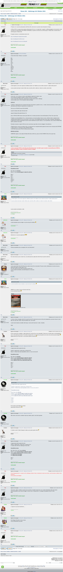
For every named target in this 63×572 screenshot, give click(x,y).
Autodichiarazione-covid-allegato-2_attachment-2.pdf (21, 154)
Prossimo (61, 548)
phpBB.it (34, 571)
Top (1, 51)
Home (2, 13)
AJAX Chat (29, 567)
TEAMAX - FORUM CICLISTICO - (12, 13)
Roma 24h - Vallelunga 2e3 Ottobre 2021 (33, 11)
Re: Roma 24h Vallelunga (22, 53)
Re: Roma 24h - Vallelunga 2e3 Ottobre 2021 (25, 83)
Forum (5, 13)
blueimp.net (33, 567)
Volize (27, 566)
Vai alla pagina (55, 548)
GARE (20, 13)
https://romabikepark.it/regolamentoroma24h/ (19, 36)
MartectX (39, 566)
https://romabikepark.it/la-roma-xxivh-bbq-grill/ (19, 41)
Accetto (35, 1)
